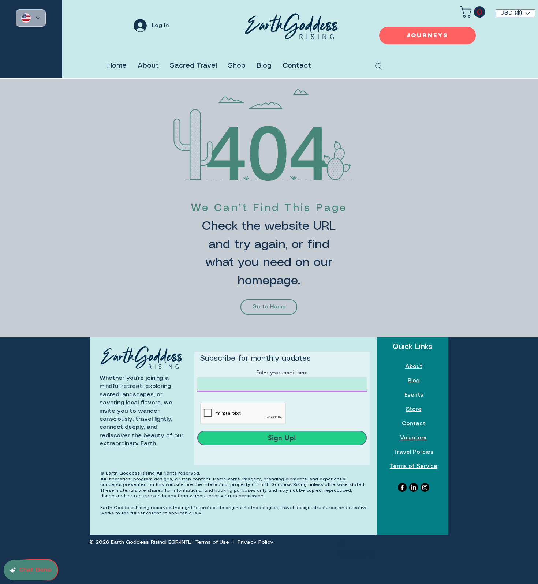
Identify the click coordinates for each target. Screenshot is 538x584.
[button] (515, 13)
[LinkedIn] (413, 487)
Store (414, 409)
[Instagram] (425, 487)
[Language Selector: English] (31, 18)
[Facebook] (402, 487)
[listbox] (515, 13)
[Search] (378, 66)
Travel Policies (413, 452)
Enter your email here (282, 372)
